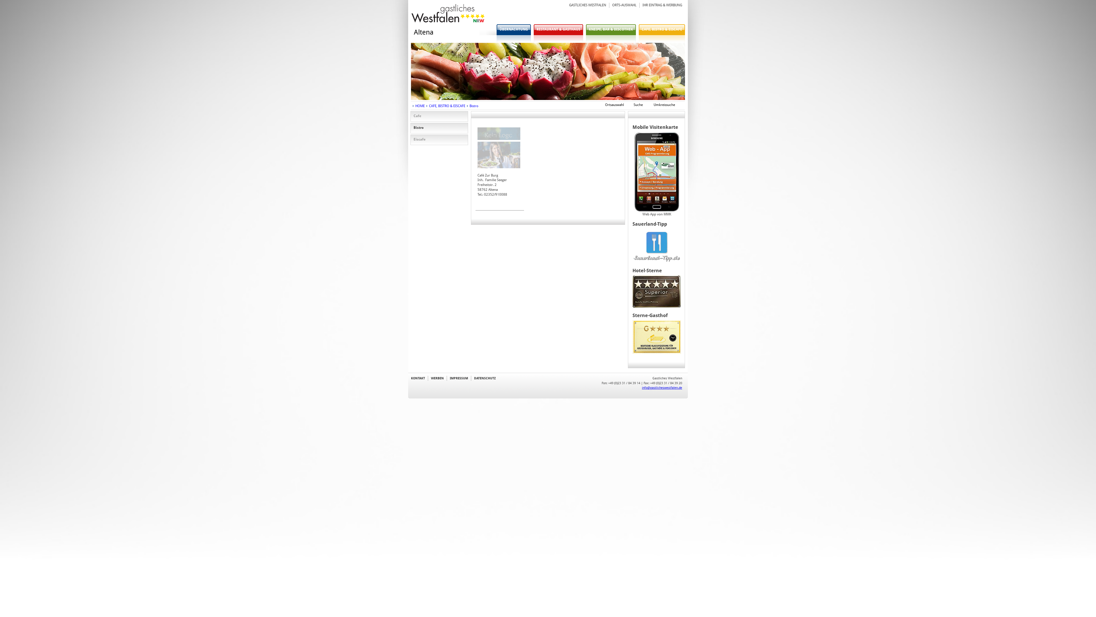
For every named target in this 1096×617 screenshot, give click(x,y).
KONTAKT (418, 378)
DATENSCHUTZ (485, 378)
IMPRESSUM (459, 378)
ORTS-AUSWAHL (624, 5)
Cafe (417, 116)
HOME (420, 106)
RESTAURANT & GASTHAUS (558, 29)
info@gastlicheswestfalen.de (662, 388)
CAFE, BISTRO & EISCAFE (662, 29)
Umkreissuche (664, 105)
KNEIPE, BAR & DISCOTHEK (611, 29)
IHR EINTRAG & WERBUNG (662, 5)
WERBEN (437, 378)
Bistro (474, 106)
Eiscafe (420, 139)
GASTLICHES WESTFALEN (587, 5)
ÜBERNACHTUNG (513, 29)
